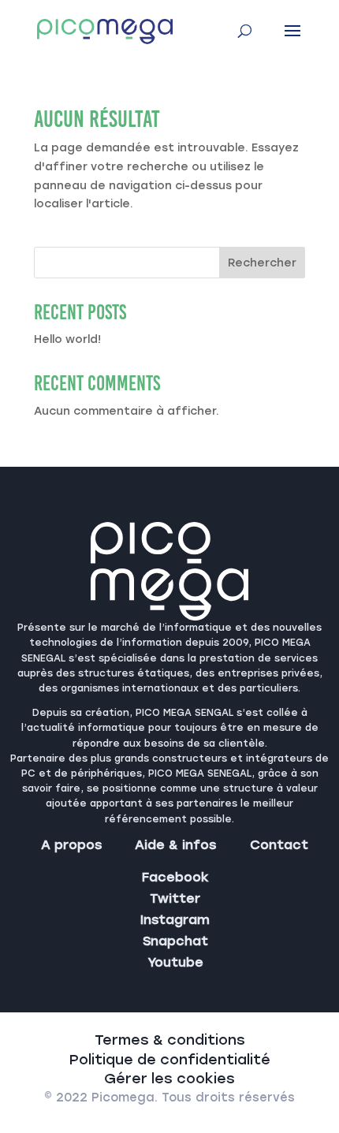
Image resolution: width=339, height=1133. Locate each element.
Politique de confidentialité (169, 1059)
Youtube (175, 962)
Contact (279, 844)
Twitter (175, 898)
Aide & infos (175, 844)
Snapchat (175, 941)
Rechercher (262, 263)
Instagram (175, 919)
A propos (71, 844)
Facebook (175, 877)
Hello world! (67, 339)
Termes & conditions (170, 1040)
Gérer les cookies (169, 1078)
